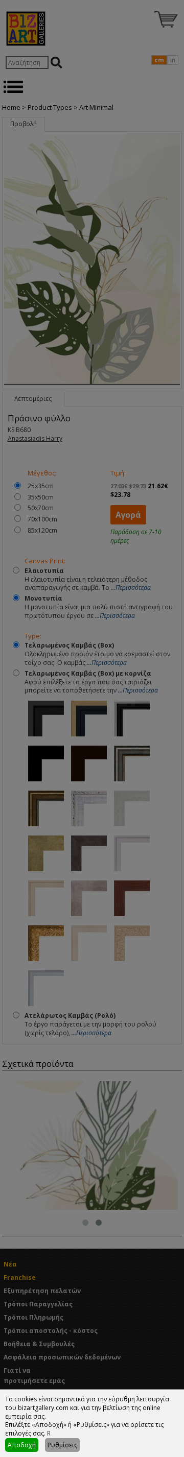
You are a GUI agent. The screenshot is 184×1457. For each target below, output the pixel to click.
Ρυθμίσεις (62, 1445)
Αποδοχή (22, 1445)
